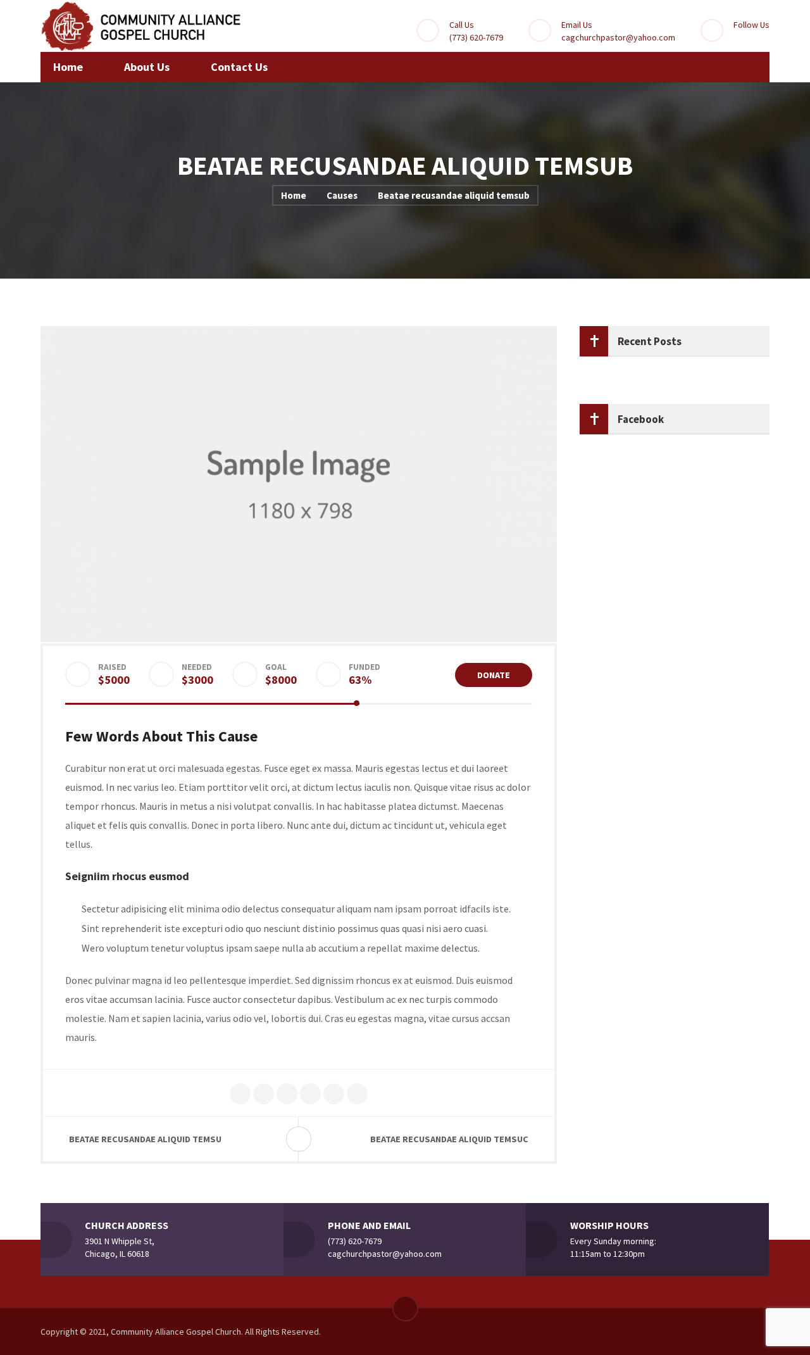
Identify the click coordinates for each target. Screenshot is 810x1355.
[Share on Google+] (287, 1094)
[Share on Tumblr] (357, 1094)
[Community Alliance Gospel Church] (141, 26)
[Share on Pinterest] (310, 1094)
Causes (342, 195)
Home (293, 195)
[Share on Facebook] (263, 1094)
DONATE (493, 675)
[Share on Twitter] (240, 1094)
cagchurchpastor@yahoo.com (618, 37)
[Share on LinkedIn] (333, 1094)
